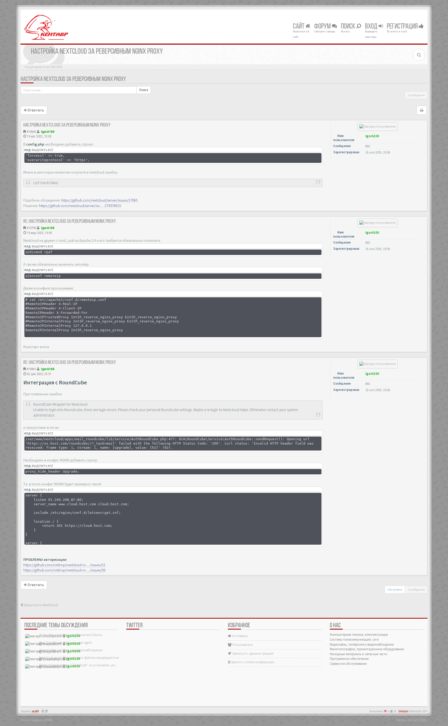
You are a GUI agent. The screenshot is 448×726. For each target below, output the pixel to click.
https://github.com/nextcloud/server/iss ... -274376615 (80, 205)
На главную (239, 636)
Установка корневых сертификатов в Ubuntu (70, 635)
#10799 (31, 228)
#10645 (31, 132)
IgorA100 (47, 132)
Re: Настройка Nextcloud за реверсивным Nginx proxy (69, 221)
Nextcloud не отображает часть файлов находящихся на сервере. (85, 657)
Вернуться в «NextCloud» (40, 605)
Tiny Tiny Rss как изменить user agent (65, 642)
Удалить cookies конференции (252, 662)
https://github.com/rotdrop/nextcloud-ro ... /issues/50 (64, 570)
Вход (372, 26)
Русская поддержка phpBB (36, 720)
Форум (323, 26)
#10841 (31, 369)
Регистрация (403, 26)
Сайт (299, 26)
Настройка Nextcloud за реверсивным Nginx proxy (73, 79)
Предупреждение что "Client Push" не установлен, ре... (78, 665)
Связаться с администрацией (252, 653)
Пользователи (242, 644)
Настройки (395, 589)
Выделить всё (42, 150)
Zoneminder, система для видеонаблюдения (70, 650)
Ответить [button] (35, 110)
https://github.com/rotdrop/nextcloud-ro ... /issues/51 (64, 565)
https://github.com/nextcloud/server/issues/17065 (99, 200)
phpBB (35, 711)
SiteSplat (403, 711)
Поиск (348, 26)
